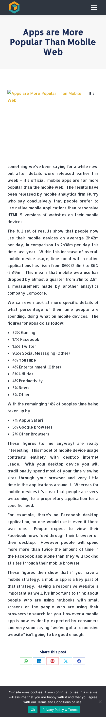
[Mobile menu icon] (94, 7)
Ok (33, 710)
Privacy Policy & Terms (60, 710)
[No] (99, 701)
